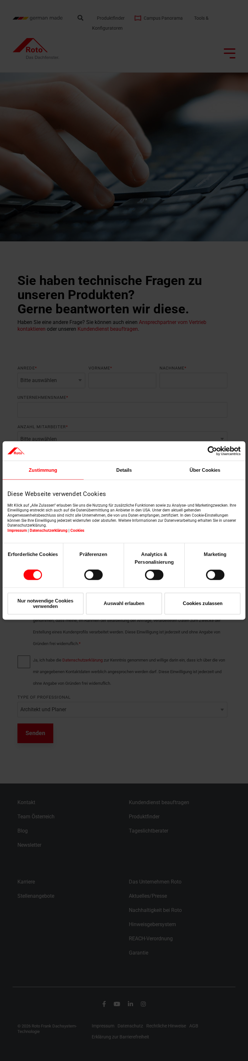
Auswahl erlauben (124, 603)
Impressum (17, 530)
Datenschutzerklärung (48, 530)
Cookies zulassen (202, 603)
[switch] (93, 575)
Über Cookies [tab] (205, 470)
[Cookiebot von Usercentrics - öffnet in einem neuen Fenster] (212, 451)
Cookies (77, 530)
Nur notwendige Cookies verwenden (45, 603)
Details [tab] (124, 470)
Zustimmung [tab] (43, 470)
